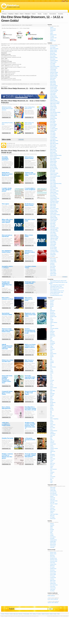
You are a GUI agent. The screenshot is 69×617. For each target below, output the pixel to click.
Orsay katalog (53, 177)
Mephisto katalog (53, 153)
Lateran (51, 371)
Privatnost (7, 613)
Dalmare (51, 496)
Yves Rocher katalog (54, 251)
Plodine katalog (53, 192)
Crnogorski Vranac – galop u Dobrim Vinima (7, 393)
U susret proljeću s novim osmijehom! (30, 189)
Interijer (51, 531)
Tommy (51, 445)
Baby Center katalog (54, 48)
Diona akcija (52, 556)
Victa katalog (52, 241)
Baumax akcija (53, 552)
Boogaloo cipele (53, 316)
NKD (51, 412)
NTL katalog (52, 171)
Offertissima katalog (54, 173)
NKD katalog (52, 170)
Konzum (51, 384)
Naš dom (52, 409)
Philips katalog (53, 270)
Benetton (52, 304)
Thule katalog (52, 272)
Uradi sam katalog (53, 239)
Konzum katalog (53, 124)
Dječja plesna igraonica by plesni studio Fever (7, 174)
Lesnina (51, 372)
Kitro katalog (52, 122)
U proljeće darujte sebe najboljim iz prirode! (7, 190)
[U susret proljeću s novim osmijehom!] (29, 198)
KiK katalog (52, 119)
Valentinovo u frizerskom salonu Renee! (30, 252)
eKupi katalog (53, 81)
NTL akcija (52, 567)
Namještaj (10, 13)
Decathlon (52, 332)
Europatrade (52, 343)
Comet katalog (53, 69)
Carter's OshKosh (53, 322)
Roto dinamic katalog (54, 208)
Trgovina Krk (52, 451)
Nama (51, 406)
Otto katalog (52, 179)
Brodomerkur (52, 315)
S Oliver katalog (53, 220)
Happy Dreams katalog (54, 103)
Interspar (52, 361)
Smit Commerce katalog (55, 214)
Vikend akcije (52, 30)
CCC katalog (52, 63)
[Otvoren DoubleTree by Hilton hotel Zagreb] (29, 401)
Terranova (52, 442)
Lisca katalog (52, 134)
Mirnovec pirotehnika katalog (55, 155)
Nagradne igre (53, 40)
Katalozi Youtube (53, 613)
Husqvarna (52, 263)
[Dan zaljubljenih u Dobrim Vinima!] (6, 261)
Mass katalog (52, 146)
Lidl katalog (52, 131)
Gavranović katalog (54, 97)
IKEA (51, 359)
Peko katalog (52, 180)
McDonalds (52, 393)
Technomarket (53, 444)
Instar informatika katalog (55, 112)
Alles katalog (52, 253)
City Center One (53, 491)
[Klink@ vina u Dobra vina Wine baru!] (6, 370)
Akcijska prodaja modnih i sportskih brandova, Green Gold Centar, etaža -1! (30, 425)
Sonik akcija (52, 589)
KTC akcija (52, 576)
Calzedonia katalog (54, 60)
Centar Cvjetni (53, 490)
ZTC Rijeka (52, 517)
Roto (51, 438)
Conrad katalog (53, 70)
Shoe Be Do (52, 455)
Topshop (52, 446)
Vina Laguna (5, 204)
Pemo (51, 417)
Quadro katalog (53, 273)
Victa (51, 470)
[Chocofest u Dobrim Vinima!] (29, 276)
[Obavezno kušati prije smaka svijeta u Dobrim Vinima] (6, 339)
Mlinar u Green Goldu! (29, 235)
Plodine (51, 426)
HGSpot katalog (53, 106)
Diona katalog (53, 78)
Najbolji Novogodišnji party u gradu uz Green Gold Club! (7, 346)
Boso (51, 318)
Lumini (51, 505)
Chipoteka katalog (53, 67)
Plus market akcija (53, 584)
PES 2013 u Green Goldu (30, 220)
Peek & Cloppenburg (54, 418)
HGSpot (51, 355)
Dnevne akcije (53, 28)
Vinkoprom (52, 472)
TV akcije (52, 36)
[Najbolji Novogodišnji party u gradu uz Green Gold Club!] (6, 354)
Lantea (51, 369)
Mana (51, 389)
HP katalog (52, 264)
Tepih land (52, 441)
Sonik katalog (53, 222)
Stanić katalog (53, 216)
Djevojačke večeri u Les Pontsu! (7, 267)
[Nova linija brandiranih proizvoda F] (6, 167)
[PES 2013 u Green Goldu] (29, 229)
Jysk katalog (52, 116)
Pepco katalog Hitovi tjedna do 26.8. (57, 284)
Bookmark (21, 613)
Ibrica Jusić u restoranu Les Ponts (7, 298)
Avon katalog (52, 47)
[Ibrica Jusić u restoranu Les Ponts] (6, 307)
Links (51, 375)
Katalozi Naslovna (3, 11)
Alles (51, 479)
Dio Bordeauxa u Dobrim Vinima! (29, 204)
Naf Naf (51, 408)
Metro (51, 398)
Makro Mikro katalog (54, 143)
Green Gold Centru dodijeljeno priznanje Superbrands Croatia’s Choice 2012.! (7, 379)
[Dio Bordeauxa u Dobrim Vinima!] (29, 214)
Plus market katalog (54, 193)
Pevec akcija (52, 581)
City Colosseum (53, 493)
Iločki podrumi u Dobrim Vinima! (29, 157)
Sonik (51, 461)
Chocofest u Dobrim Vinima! (30, 267)
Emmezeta (52, 341)
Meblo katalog (53, 149)
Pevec (51, 420)
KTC (51, 368)
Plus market (52, 427)
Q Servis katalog (53, 210)
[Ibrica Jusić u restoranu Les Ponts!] (29, 307)
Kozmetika (60, 13)
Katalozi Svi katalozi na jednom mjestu (10, 6)
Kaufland (52, 362)
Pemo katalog (53, 182)
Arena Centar (52, 487)
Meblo (51, 396)
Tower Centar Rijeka (54, 514)
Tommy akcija (53, 587)
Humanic (52, 356)
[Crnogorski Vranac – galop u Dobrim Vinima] (6, 401)
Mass (51, 392)
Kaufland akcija (53, 568)
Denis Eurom (52, 335)
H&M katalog (52, 99)
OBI (51, 452)
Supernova (52, 511)
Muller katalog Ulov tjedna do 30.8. (57, 287)
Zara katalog (52, 245)
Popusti (51, 31)
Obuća (21, 13)
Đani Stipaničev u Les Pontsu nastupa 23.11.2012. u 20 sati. (30, 408)
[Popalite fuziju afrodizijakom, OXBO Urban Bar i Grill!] (6, 292)
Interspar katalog (53, 113)
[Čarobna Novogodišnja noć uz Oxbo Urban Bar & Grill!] (29, 339)
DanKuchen (52, 331)
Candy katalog (53, 260)
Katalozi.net (11, 143)
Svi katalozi (52, 256)
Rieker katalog (53, 205)
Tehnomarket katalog (54, 227)
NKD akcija (52, 565)
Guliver (51, 352)
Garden (51, 347)
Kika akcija (52, 570)
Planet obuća (52, 424)
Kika (51, 364)
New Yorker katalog (54, 168)
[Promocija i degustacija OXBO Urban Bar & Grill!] (29, 386)
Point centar (52, 506)
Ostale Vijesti (52, 518)
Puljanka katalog (53, 199)
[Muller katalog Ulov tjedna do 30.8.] (29, 132)
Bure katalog (52, 59)
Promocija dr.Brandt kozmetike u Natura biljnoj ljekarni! (30, 455)
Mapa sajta (15, 613)
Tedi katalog (52, 226)
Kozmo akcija (53, 573)
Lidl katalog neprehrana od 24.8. (56, 295)
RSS (31, 613)
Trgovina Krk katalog (54, 236)
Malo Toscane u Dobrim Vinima (29, 360)
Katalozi (51, 27)
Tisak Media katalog (54, 230)
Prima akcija (52, 586)
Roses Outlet (52, 509)
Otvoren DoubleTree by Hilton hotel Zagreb (30, 393)
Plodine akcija (53, 583)
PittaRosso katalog (54, 187)
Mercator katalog (53, 150)
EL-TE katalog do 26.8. (54, 293)
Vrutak (51, 473)
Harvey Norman (53, 353)
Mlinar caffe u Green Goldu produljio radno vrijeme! (7, 221)
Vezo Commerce (53, 469)
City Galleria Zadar (53, 494)
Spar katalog (52, 223)
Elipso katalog (53, 84)
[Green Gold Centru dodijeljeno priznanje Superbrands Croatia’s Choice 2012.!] (6, 386)
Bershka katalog (53, 54)
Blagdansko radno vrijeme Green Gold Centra (30, 315)
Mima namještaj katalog (54, 158)
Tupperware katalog (54, 238)
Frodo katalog (53, 93)
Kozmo (51, 381)
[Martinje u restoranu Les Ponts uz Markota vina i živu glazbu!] (6, 464)
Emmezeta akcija (53, 561)
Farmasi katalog (53, 88)
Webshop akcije (53, 34)
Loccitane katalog (53, 137)
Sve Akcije (52, 590)
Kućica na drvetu (53, 387)
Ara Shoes (52, 300)
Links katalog (52, 133)
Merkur (51, 401)
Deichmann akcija (53, 559)
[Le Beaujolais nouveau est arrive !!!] (29, 448)
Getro (51, 350)
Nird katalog (52, 267)
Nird (51, 411)
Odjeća (16, 13)
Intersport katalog (53, 115)
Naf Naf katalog (53, 165)
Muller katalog (53, 159)
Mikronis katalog (53, 156)
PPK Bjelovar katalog (54, 201)
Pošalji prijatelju (26, 613)
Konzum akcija (53, 571)
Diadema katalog (53, 76)
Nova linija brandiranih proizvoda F (5, 158)
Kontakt (11, 613)
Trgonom (52, 449)
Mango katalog (53, 144)
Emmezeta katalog (54, 85)
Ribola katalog (53, 204)
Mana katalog (52, 142)
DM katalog (52, 79)
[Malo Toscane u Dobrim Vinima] (29, 370)
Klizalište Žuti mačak (7, 438)
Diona (51, 337)
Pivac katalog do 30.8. (54, 289)
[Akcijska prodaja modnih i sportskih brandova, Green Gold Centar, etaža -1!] (29, 432)
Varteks (51, 466)
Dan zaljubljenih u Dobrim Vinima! (7, 251)
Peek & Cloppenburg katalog (55, 183)
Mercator (52, 399)
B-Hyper (51, 319)
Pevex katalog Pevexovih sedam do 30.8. (58, 280)
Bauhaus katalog (53, 50)
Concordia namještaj (54, 328)
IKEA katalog (52, 110)
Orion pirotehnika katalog (55, 176)
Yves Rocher (52, 476)
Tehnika (39, 13)
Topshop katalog (53, 235)
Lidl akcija (52, 578)
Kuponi (51, 33)
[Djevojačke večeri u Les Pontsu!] (6, 276)
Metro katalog (53, 152)
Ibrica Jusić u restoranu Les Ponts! (29, 299)
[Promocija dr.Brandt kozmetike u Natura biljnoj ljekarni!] (29, 464)
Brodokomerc (52, 313)
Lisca (51, 377)
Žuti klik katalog (53, 248)
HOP (51, 358)
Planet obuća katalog (54, 190)
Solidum (51, 512)
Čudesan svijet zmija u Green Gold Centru (30, 174)
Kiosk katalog (53, 121)
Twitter (58, 613)
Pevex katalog (53, 186)
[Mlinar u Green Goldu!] (29, 245)
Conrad (51, 329)
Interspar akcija (53, 564)
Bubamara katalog (53, 57)
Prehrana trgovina (53, 430)
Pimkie (51, 423)
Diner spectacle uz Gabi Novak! (7, 235)
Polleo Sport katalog (54, 202)
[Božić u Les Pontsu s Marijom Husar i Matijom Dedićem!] (29, 354)
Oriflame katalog (53, 174)
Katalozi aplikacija (51, 595)
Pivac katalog (53, 189)
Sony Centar (52, 458)
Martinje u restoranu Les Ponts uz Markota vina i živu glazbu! (7, 456)
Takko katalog (53, 224)
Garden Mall (52, 497)
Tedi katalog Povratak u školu (56, 286)
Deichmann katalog (54, 75)
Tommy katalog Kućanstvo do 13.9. (57, 290)
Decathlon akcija (53, 558)
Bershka (51, 306)
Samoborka (52, 454)
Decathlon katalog (53, 73)
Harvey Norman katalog (54, 102)
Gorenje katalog (53, 261)
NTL (51, 414)
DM (51, 338)
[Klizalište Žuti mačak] (6, 448)
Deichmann (52, 334)
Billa (51, 307)
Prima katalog (53, 195)
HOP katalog (52, 109)
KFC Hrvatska (53, 366)
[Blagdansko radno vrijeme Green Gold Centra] (29, 323)
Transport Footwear (54, 448)
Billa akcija (52, 555)
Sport (51, 532)
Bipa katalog (52, 53)
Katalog (34, 613)
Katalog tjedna (53, 254)
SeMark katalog (53, 213)
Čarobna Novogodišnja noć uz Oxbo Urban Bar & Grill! (30, 331)
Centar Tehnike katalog (54, 66)
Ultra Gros (52, 464)
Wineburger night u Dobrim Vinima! (30, 282)
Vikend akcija (52, 545)
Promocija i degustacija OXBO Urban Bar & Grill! (30, 377)
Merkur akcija (52, 580)
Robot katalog (53, 207)
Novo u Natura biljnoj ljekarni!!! (6, 407)
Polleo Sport (52, 435)
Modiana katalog (53, 161)
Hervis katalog (53, 104)
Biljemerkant (52, 310)
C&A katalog (52, 64)
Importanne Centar (53, 500)
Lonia (51, 383)
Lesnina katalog (53, 130)
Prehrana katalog (53, 196)
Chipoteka (52, 325)
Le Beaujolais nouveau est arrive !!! (30, 440)
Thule (51, 482)
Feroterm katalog (53, 91)
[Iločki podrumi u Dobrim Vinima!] (29, 167)
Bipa (51, 309)
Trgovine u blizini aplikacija (53, 602)
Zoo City (52, 478)
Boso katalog (52, 56)
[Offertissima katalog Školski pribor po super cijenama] (6, 117)
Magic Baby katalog (54, 140)
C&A (51, 326)
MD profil (52, 395)
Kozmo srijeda (53, 574)
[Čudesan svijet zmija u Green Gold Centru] (29, 182)
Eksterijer (27, 13)
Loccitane (52, 380)
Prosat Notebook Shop (54, 198)
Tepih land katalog (53, 229)
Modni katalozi (53, 542)
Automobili (52, 547)
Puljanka (52, 432)
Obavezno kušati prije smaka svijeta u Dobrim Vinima (7, 330)
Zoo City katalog (53, 247)
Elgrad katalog (53, 82)
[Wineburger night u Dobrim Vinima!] (29, 292)
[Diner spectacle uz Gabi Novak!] (6, 245)
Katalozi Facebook (45, 613)
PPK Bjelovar (52, 433)
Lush (51, 378)
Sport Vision (52, 463)
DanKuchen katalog (54, 72)
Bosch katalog (53, 258)
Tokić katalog (52, 232)
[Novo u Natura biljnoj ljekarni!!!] (6, 417)
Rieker (51, 436)
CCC (51, 323)
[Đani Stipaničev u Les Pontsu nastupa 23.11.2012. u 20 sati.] (29, 417)
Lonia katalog (52, 139)
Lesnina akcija (53, 577)
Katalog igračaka (53, 539)
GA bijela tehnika (53, 96)
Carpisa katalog (53, 62)
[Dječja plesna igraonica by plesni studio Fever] (6, 182)
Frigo (51, 346)
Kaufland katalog (53, 118)
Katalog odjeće (53, 541)
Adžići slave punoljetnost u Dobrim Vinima (6, 424)
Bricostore (52, 312)
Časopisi (52, 39)
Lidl (51, 374)
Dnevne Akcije (53, 544)
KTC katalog (52, 127)
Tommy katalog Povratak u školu (56, 292)
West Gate (52, 515)
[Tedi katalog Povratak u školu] (6, 132)
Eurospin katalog (53, 87)
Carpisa (51, 321)
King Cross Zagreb (53, 503)
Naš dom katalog (53, 167)
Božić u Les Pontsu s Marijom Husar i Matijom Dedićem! (30, 346)
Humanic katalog (53, 107)
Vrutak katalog (53, 244)
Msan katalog (52, 269)
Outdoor (34, 13)
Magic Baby (52, 390)
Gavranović (52, 349)
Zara (51, 475)
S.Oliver (51, 460)
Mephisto (52, 405)
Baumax (51, 303)
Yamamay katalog (53, 250)
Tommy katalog (53, 233)
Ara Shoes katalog (53, 45)
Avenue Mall (52, 489)
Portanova (52, 508)
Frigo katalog (52, 94)
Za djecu (45, 13)
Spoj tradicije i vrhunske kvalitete (7, 314)
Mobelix (51, 404)
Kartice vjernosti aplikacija (53, 599)
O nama (2, 613)
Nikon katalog (53, 266)
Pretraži (11, 609)
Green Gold (21, 139)
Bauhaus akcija (53, 553)
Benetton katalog (53, 51)
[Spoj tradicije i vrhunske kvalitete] (6, 323)
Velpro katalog (53, 275)
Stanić (51, 457)
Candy (51, 481)
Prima (51, 429)
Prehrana (4, 13)
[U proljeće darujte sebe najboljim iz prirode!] (6, 198)
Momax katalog (53, 162)
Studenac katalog (53, 217)
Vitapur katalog (53, 242)
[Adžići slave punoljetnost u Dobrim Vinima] (6, 432)
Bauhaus (52, 301)
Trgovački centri (53, 37)
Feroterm (52, 344)
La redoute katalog (53, 128)
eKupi (51, 340)
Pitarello (51, 421)
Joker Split (52, 502)
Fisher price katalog (54, 90)
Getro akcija (52, 562)
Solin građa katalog (54, 219)
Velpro (51, 467)
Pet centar (52, 415)
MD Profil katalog (53, 147)
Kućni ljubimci (53, 13)
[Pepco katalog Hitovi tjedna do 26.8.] (29, 117)
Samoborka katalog (54, 211)
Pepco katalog (53, 184)
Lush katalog (52, 136)
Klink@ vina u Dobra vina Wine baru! (7, 360)
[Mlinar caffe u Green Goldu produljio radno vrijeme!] (6, 229)
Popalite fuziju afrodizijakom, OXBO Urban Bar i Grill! (7, 284)
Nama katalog (53, 164)
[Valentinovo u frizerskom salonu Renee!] (29, 261)
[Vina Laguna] (6, 214)
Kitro (51, 365)
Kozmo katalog (53, 125)
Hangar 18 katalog (53, 100)
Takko (51, 439)
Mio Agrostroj (52, 402)
